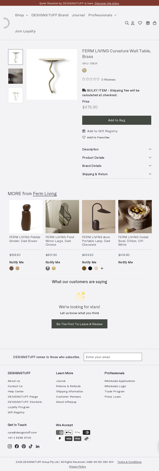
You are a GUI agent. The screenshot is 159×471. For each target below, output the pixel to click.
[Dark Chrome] (48, 268)
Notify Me (16, 262)
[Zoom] (51, 74)
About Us (14, 380)
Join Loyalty (25, 31)
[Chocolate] (84, 268)
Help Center (16, 391)
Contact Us (15, 386)
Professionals (100, 15)
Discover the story (107, 3)
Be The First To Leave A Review (79, 324)
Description (90, 149)
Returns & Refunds (68, 386)
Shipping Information (69, 391)
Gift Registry (16, 412)
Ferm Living (45, 193)
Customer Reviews (68, 396)
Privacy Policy (77, 466)
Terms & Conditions (129, 461)
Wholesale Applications (120, 380)
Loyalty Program (18, 407)
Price (86, 101)
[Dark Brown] (11, 268)
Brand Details (91, 165)
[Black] (90, 268)
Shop (20, 15)
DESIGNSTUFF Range (23, 396)
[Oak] (17, 268)
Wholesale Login (115, 386)
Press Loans (113, 396)
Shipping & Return (95, 174)
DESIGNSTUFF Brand (49, 15)
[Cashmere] (96, 268)
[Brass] (84, 70)
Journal (78, 15)
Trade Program (115, 391)
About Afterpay (66, 401)
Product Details (93, 157)
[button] (96, 137)
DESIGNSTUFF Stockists (25, 401)
